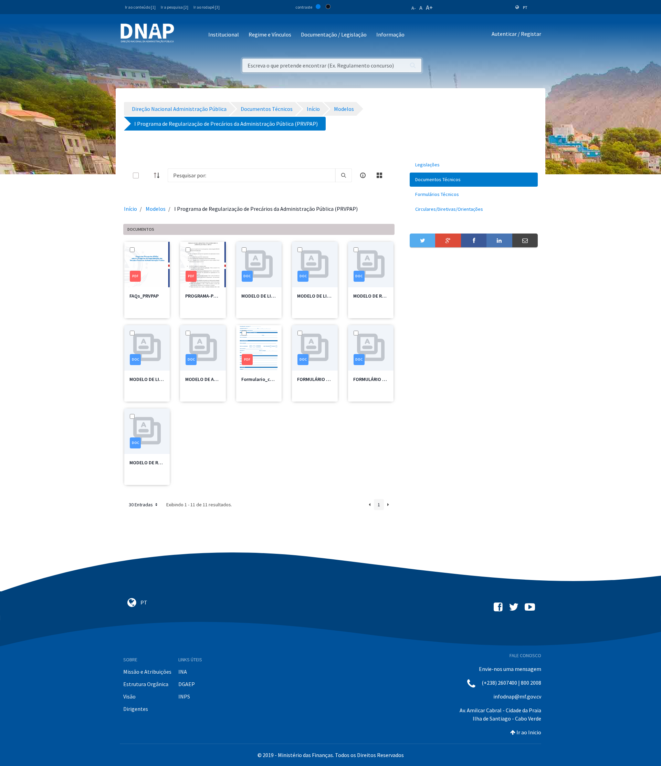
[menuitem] (474, 165)
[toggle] (147, 175)
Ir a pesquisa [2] (174, 7)
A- (413, 8)
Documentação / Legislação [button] (334, 34)
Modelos (156, 208)
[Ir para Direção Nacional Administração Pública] (147, 33)
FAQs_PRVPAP (144, 296)
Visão (129, 696)
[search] (343, 175)
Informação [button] (390, 34)
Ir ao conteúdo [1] (140, 7)
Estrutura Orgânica (145, 684)
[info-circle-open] (362, 175)
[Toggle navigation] (184, 35)
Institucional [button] (223, 34)
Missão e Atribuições (147, 671)
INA (182, 671)
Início (130, 208)
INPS (184, 696)
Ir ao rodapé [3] (206, 7)
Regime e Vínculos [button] (270, 34)
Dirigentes (135, 708)
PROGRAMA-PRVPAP (206, 296)
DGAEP (186, 684)
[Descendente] (158, 175)
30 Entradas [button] (141, 504)
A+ (429, 7)
